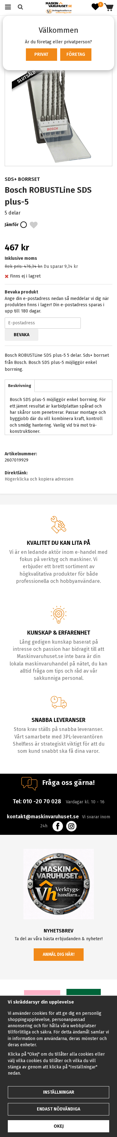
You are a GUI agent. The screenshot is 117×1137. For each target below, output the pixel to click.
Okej (59, 1126)
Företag (75, 54)
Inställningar (58, 1092)
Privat (41, 54)
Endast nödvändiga (58, 1109)
